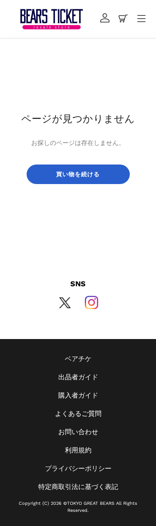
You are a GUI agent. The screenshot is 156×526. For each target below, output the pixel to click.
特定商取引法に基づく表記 (78, 487)
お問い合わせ (78, 432)
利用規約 (78, 450)
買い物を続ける (78, 174)
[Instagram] (91, 302)
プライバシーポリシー (78, 468)
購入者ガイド (78, 395)
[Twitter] (65, 302)
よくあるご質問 (78, 414)
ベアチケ (78, 359)
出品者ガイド (78, 377)
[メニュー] (141, 19)
